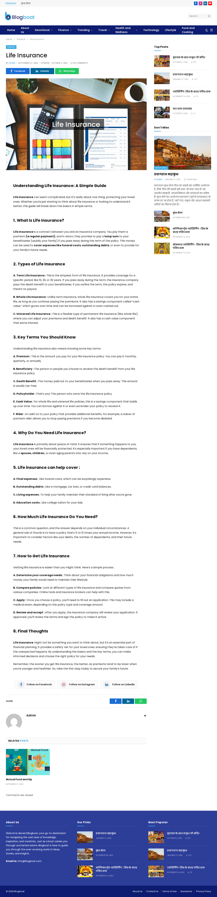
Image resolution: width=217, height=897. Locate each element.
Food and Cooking (188, 30)
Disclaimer (186, 891)
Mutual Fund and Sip (19, 779)
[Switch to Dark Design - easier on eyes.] (207, 30)
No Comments (80, 63)
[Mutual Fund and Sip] (28, 762)
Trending (83, 30)
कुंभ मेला (26, 3)
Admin (12, 63)
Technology (151, 30)
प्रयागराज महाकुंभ (183, 74)
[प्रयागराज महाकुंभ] (162, 78)
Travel (102, 30)
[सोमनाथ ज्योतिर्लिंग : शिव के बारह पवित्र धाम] (162, 248)
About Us (25, 30)
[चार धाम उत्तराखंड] (162, 112)
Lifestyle (170, 30)
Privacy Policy (203, 891)
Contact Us (152, 891)
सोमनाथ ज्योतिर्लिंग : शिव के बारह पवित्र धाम (191, 246)
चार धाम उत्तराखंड (182, 108)
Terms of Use (169, 891)
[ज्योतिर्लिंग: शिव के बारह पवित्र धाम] (162, 95)
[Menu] (211, 30)
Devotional (42, 30)
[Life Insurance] (76, 124)
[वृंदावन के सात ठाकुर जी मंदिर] (162, 61)
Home (11, 30)
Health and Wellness (123, 30)
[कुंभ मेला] (162, 216)
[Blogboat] (20, 16)
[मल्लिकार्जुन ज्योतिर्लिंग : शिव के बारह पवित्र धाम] (162, 232)
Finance (63, 30)
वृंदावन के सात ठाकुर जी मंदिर (189, 57)
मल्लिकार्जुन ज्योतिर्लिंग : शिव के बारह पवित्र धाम (190, 230)
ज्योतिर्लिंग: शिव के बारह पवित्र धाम (191, 91)
